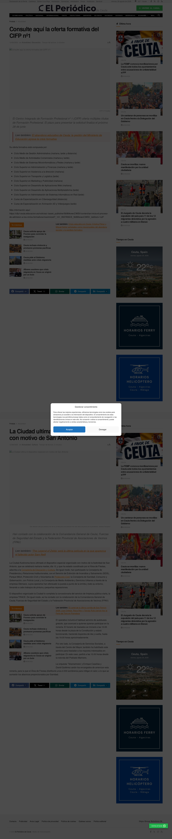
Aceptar (69, 429)
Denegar (102, 429)
